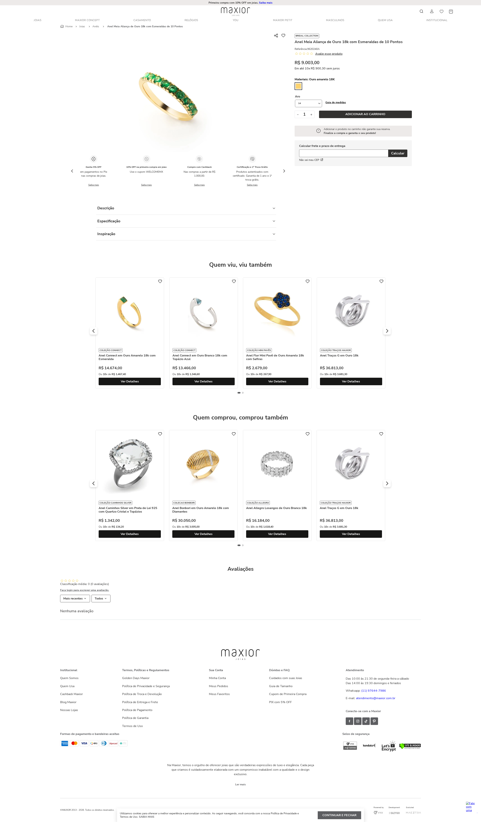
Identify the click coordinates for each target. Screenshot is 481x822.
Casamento (142, 20)
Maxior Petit (282, 20)
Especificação (108, 221)
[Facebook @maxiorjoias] (349, 721)
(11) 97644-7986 (373, 691)
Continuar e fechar (339, 815)
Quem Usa (385, 20)
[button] (335, 102)
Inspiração (106, 233)
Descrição (105, 208)
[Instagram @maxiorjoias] (358, 721)
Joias (37, 20)
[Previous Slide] (72, 171)
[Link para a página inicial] (66, 26)
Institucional (436, 20)
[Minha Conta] (432, 11)
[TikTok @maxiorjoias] (366, 721)
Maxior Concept (87, 20)
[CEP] (343, 151)
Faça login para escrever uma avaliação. (84, 590)
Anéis (95, 26)
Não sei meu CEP (309, 160)
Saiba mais (265, 3)
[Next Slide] (284, 171)
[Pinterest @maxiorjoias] (374, 721)
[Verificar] (410, 748)
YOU (235, 20)
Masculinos (335, 20)
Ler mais (240, 784)
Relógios (191, 20)
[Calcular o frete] (397, 153)
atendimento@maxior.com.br (375, 698)
